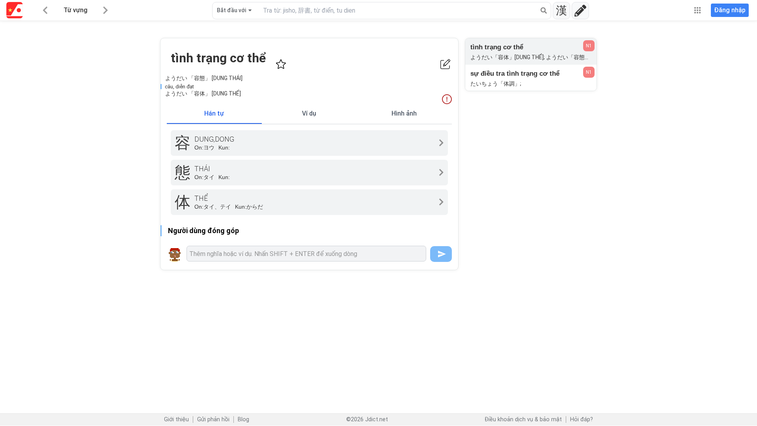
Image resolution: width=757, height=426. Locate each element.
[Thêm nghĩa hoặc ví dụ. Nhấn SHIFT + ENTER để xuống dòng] (306, 254)
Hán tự (214, 113)
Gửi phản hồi (213, 419)
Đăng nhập (730, 10)
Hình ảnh (404, 113)
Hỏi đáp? (581, 419)
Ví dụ (309, 113)
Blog (243, 419)
